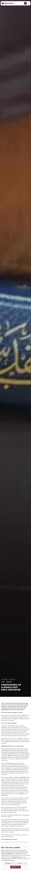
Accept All (14, 867)
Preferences (9, 863)
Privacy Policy (16, 857)
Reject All (20, 863)
